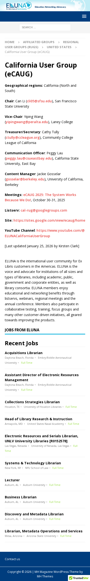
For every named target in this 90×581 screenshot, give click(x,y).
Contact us (12, 559)
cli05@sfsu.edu (39, 101)
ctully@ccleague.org (23, 137)
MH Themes (45, 576)
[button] (83, 16)
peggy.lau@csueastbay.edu (29, 158)
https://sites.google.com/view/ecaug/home (49, 220)
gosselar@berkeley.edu (25, 179)
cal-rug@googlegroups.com (44, 210)
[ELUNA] (45, 8)
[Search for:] (45, 27)
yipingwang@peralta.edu (27, 122)
